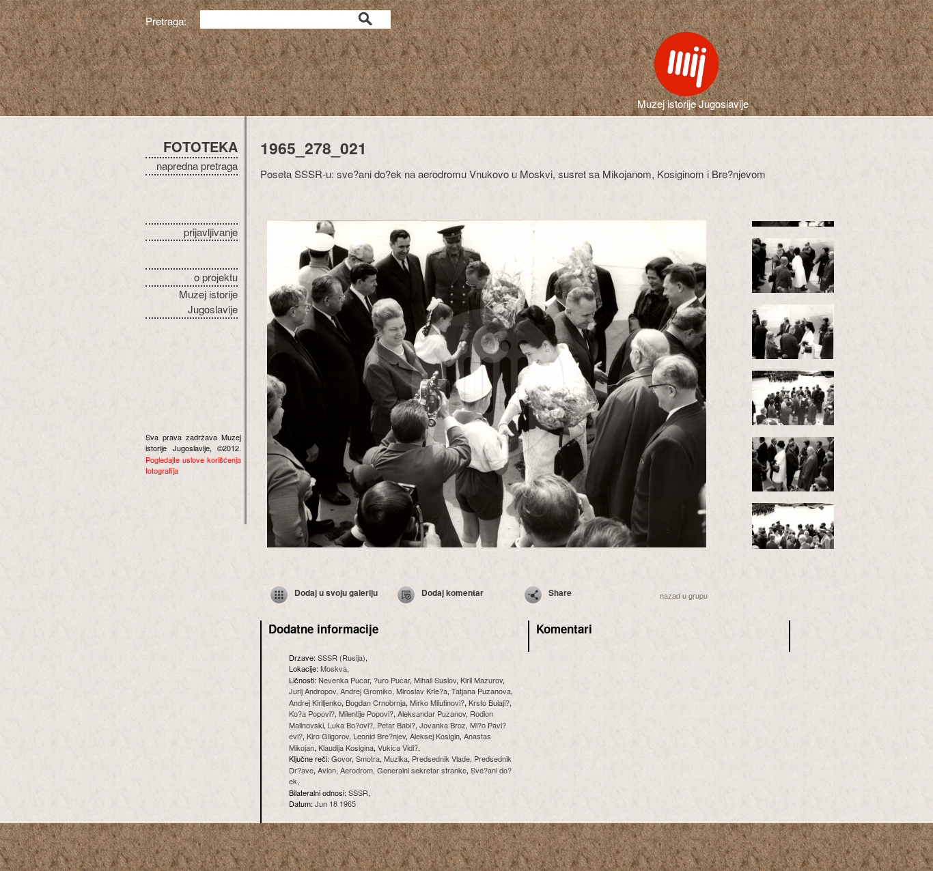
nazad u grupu (684, 595)
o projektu (216, 277)
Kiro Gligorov (328, 735)
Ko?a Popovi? (312, 713)
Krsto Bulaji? (489, 702)
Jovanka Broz (442, 724)
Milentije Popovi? (366, 713)
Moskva (333, 668)
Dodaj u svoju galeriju (336, 592)
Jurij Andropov (312, 690)
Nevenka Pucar (344, 679)
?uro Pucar (392, 679)
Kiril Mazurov (481, 679)
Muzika (396, 758)
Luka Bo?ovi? (350, 724)
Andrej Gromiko (366, 690)
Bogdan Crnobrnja (376, 702)
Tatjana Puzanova (481, 690)
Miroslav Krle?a (421, 690)
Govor (341, 758)
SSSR (358, 792)
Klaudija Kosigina (346, 747)
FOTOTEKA (200, 146)
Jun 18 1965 (335, 803)
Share (560, 592)
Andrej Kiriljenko (315, 702)
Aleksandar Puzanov (432, 713)
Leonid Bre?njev (379, 735)
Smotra (368, 758)
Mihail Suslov (435, 679)
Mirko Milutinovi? (437, 702)
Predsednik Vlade (441, 758)
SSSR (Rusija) (341, 657)
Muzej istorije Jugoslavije (208, 302)
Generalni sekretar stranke (421, 770)
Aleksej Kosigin (435, 735)
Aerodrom (356, 770)
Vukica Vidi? (398, 747)
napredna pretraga (197, 165)
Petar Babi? (396, 724)
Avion (327, 770)
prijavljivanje (211, 232)
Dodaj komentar (452, 592)
